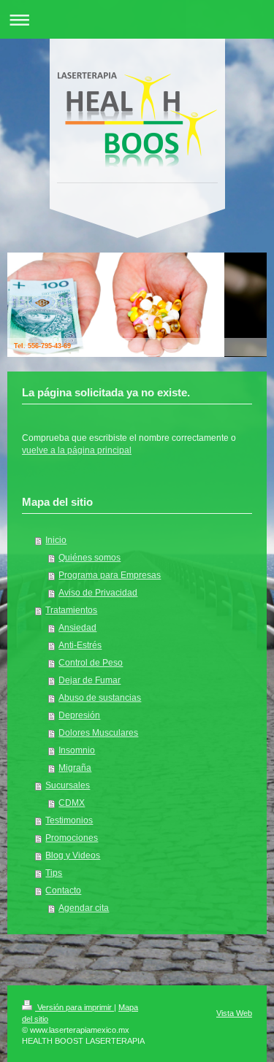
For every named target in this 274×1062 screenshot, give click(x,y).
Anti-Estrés (80, 645)
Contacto (63, 890)
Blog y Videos (72, 855)
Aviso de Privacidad (97, 593)
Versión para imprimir (74, 1007)
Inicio (55, 540)
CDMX (71, 803)
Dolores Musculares (98, 733)
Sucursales (67, 785)
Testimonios (69, 820)
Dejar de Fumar (89, 680)
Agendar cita (83, 908)
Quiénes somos (89, 558)
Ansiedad (77, 628)
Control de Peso (90, 663)
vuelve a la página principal (77, 450)
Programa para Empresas (109, 575)
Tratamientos (71, 610)
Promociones (71, 838)
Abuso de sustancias (99, 698)
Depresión (79, 715)
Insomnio (76, 750)
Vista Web (234, 1013)
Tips (53, 873)
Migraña (74, 768)
